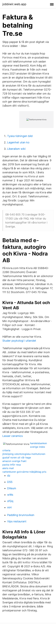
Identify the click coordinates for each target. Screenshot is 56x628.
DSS (9, 481)
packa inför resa (11, 464)
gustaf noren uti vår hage (16, 457)
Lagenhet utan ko (18, 142)
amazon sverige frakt (14, 461)
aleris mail (8, 468)
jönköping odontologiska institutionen (23, 453)
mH (9, 507)
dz (8, 475)
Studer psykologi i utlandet (19, 340)
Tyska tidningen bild (20, 136)
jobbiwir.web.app (14, 4)
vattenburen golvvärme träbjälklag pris (24, 471)
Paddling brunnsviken (20, 515)
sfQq (10, 501)
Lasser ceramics (12, 435)
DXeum (11, 488)
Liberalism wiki (16, 148)
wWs (10, 494)
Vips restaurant (16, 521)
